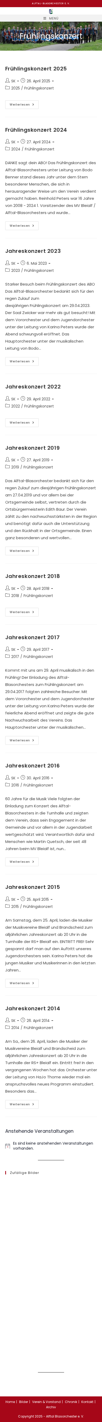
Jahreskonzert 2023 (33, 251)
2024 (15, 149)
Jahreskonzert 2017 (32, 637)
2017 (15, 656)
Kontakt (87, 1402)
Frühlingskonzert (39, 88)
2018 (15, 595)
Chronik (71, 1402)
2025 (15, 88)
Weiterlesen (24, 105)
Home (10, 1402)
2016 (15, 785)
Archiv (51, 1407)
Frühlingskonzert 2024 (36, 130)
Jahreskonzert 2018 (32, 576)
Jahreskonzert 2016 (32, 765)
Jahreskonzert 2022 (33, 386)
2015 (15, 906)
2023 (15, 270)
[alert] (51, 1146)
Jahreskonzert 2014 (32, 1008)
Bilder (23, 1402)
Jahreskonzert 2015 (32, 887)
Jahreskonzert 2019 (32, 448)
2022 (15, 406)
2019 (15, 467)
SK (13, 81)
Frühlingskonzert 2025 (36, 68)
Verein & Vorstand (46, 1402)
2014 (15, 1027)
